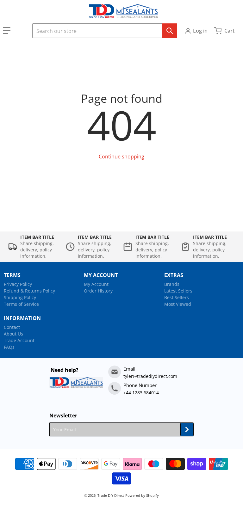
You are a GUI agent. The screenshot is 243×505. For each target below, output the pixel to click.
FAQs (9, 347)
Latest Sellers (178, 291)
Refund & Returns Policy (29, 291)
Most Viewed (177, 304)
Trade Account (19, 340)
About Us (13, 334)
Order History (98, 291)
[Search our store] (169, 30)
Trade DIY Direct (110, 495)
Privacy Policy (18, 284)
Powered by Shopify (142, 495)
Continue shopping (121, 156)
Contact (12, 327)
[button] (15, 30)
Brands (171, 284)
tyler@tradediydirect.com (150, 376)
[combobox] (104, 30)
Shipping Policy (20, 297)
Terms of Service (21, 304)
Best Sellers (176, 297)
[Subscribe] (187, 429)
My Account (96, 284)
